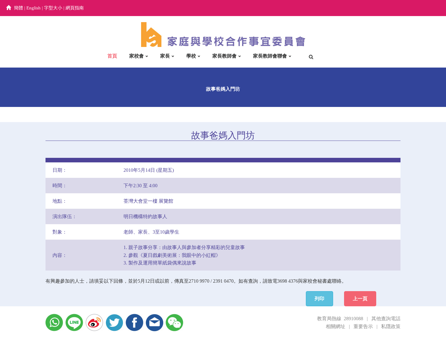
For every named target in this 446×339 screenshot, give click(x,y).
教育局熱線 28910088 (340, 318)
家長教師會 (224, 56)
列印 (319, 298)
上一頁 (360, 298)
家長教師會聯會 (270, 56)
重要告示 (363, 326)
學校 (191, 56)
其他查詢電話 (385, 318)
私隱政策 (390, 326)
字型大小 (53, 7)
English (33, 7)
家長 (165, 56)
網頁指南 (75, 7)
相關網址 (335, 326)
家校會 (136, 56)
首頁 (112, 56)
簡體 (18, 7)
